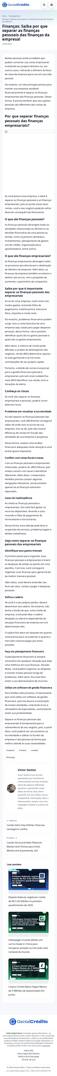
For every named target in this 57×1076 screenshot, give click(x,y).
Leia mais (46, 1045)
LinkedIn (34, 750)
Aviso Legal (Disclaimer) (28, 1053)
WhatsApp (10, 757)
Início (4, 16)
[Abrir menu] (51, 5)
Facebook (10, 750)
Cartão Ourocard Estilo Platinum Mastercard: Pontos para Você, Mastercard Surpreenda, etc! (24, 844)
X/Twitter (22, 750)
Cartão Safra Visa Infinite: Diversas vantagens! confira (26, 825)
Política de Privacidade (28, 1056)
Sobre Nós (28, 1050)
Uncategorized (14, 16)
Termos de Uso (28, 1059)
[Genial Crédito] (15, 4)
